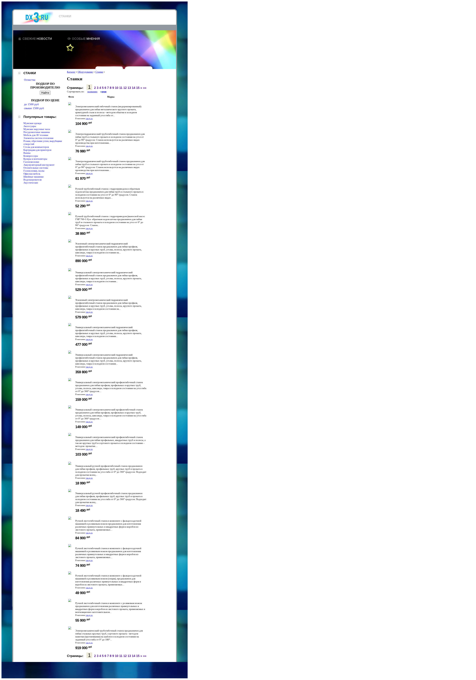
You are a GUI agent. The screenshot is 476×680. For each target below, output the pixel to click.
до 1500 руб (31, 104)
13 (129, 88)
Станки (99, 71)
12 (125, 88)
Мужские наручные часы (36, 129)
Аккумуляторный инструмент (38, 164)
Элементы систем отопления (38, 138)
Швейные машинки (33, 176)
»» (144, 88)
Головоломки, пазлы (33, 170)
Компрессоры (30, 155)
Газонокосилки (31, 161)
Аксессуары (29, 126)
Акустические (30, 182)
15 (137, 88)
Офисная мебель (31, 173)
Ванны (26, 153)
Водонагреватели (32, 179)
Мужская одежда (32, 123)
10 (116, 88)
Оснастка (29, 79)
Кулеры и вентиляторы (35, 158)
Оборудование (85, 71)
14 (133, 88)
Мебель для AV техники (35, 135)
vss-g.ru (89, 118)
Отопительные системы (35, 167)
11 (120, 88)
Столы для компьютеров (36, 147)
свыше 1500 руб (34, 108)
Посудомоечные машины (36, 132)
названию (92, 91)
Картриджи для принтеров (37, 150)
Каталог (71, 71)
